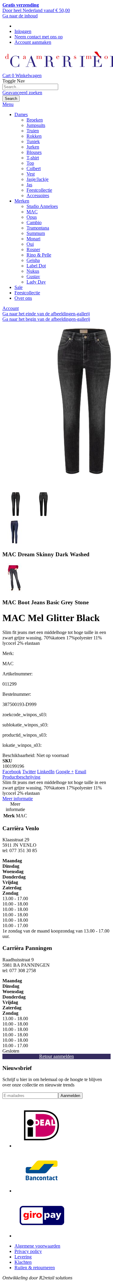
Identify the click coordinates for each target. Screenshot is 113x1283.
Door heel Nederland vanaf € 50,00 (36, 7)
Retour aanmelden (56, 1056)
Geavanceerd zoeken (22, 92)
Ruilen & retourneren (34, 1267)
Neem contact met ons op (38, 36)
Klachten (23, 1262)
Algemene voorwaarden (37, 1245)
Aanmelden (70, 1095)
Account (10, 308)
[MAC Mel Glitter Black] (15, 516)
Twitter (29, 771)
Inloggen (22, 31)
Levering (23, 1256)
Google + (65, 771)
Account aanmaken (32, 42)
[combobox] (30, 87)
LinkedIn (46, 771)
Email (80, 771)
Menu (8, 104)
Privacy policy (28, 1251)
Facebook (11, 771)
